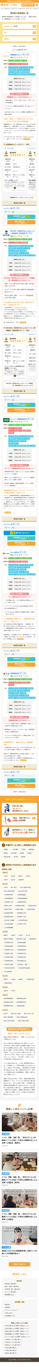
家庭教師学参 (18, 673)
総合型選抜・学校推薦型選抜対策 (17, 74)
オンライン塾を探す (10, 1292)
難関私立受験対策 (24, 72)
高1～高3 (24, 60)
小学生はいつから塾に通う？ (13, 1339)
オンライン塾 (6, 1247)
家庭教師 (25, 64)
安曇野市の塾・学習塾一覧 (24, 8)
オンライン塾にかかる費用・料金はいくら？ (17, 1336)
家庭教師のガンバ (19, 55)
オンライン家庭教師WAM (22, 419)
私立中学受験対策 (13, 67)
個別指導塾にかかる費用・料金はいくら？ (17, 1334)
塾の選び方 (6, 1134)
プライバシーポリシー (11, 1310)
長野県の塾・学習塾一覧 (11, 8)
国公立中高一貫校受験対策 (26, 67)
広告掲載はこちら (10, 1315)
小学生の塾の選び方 (10, 1347)
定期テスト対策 (31, 74)
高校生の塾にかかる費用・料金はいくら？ (17, 1331)
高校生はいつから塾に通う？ (13, 1345)
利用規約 (7, 1307)
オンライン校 (8, 148)
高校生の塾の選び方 (10, 1353)
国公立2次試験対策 (13, 72)
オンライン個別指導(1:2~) (15, 430)
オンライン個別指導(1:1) (15, 64)
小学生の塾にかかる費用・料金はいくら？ (17, 1325)
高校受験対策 (12, 69)
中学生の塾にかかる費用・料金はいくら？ (17, 1328)
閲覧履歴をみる (9, 1294)
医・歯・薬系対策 (24, 253)
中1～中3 (17, 60)
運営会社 (7, 1304)
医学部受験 (23, 250)
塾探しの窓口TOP (2, 8)
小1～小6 (11, 60)
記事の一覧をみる (19, 1264)
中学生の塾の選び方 (10, 1350)
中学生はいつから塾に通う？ (13, 1342)
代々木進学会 (18, 552)
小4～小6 (11, 239)
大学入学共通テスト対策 (23, 69)
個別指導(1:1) (27, 430)
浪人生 (29, 239)
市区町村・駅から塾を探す (12, 1289)
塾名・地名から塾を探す (12, 1286)
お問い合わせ (9, 1313)
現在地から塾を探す (10, 1283)
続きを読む (26, 139)
